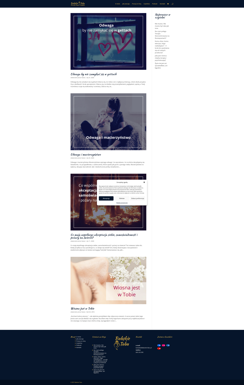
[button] (144, 182)
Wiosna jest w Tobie (82, 308)
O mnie (117, 4)
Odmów (121, 198)
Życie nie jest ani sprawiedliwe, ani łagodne (161, 65)
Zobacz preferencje (137, 198)
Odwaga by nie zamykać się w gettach (94, 74)
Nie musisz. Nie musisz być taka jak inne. (162, 26)
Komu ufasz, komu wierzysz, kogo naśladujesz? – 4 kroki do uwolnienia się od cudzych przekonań (101, 359)
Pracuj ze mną (136, 4)
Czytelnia (147, 4)
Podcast (154, 4)
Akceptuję (106, 198)
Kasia (83, 77)
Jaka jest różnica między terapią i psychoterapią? (161, 58)
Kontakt (162, 4)
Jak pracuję (126, 4)
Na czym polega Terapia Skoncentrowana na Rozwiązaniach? (100, 352)
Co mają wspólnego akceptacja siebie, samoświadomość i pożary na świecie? (104, 236)
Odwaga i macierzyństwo (86, 154)
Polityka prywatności (122, 203)
